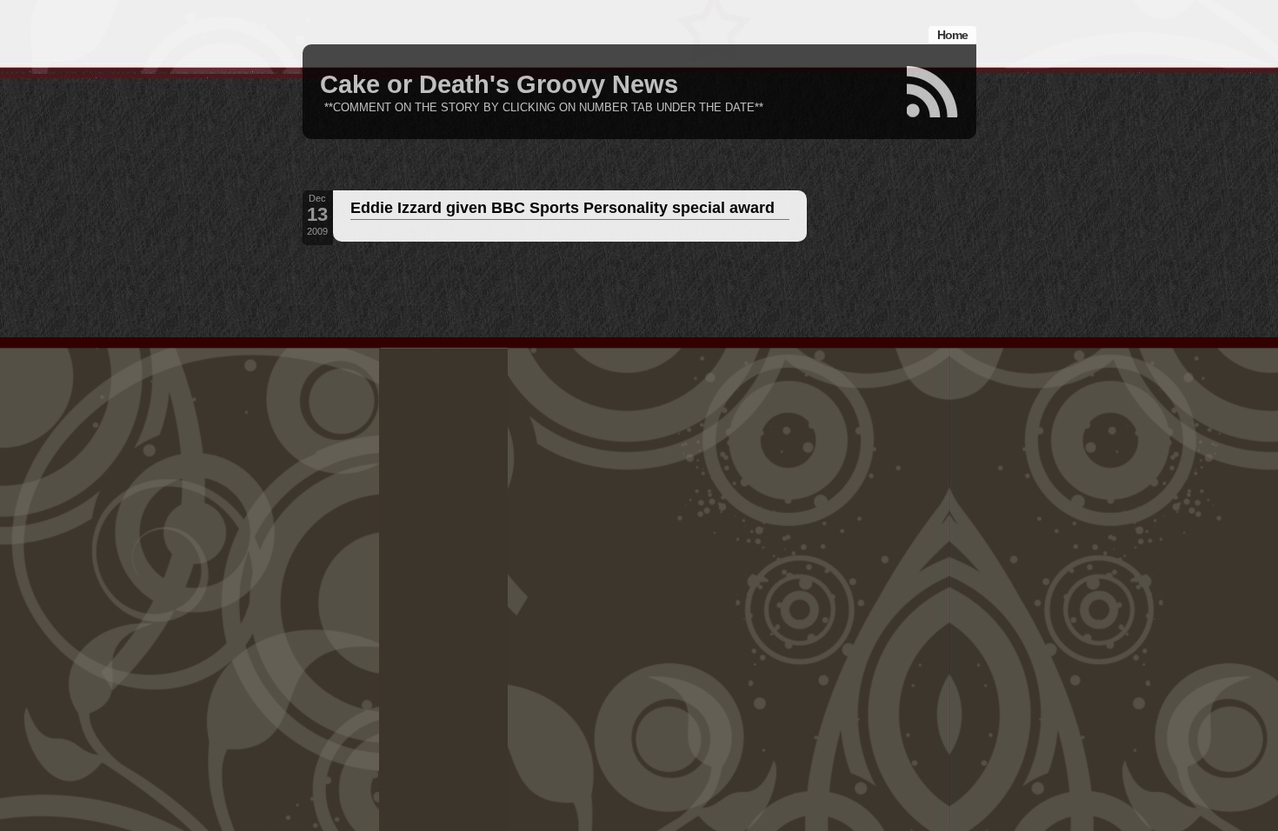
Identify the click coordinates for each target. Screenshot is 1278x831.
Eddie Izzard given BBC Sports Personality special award (562, 207)
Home (952, 35)
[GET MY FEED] (933, 91)
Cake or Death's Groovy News (499, 84)
